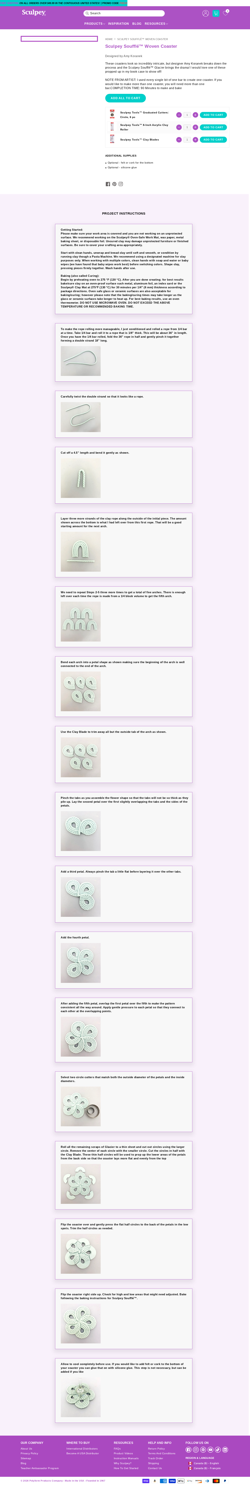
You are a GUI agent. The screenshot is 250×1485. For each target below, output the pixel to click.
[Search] (87, 13)
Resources (155, 23)
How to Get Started (126, 1468)
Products (93, 23)
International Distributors (82, 1448)
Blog (136, 23)
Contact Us (155, 1468)
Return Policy (156, 1448)
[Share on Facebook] (108, 184)
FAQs (117, 1448)
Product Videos (123, 1453)
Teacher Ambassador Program (40, 1468)
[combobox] (124, 13)
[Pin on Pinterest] (114, 184)
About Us (26, 1448)
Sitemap (26, 1458)
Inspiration (118, 23)
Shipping (153, 1463)
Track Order (155, 1458)
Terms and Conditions (162, 1453)
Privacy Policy (29, 1453)
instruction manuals (126, 1458)
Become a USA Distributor (82, 1453)
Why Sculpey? (123, 1463)
